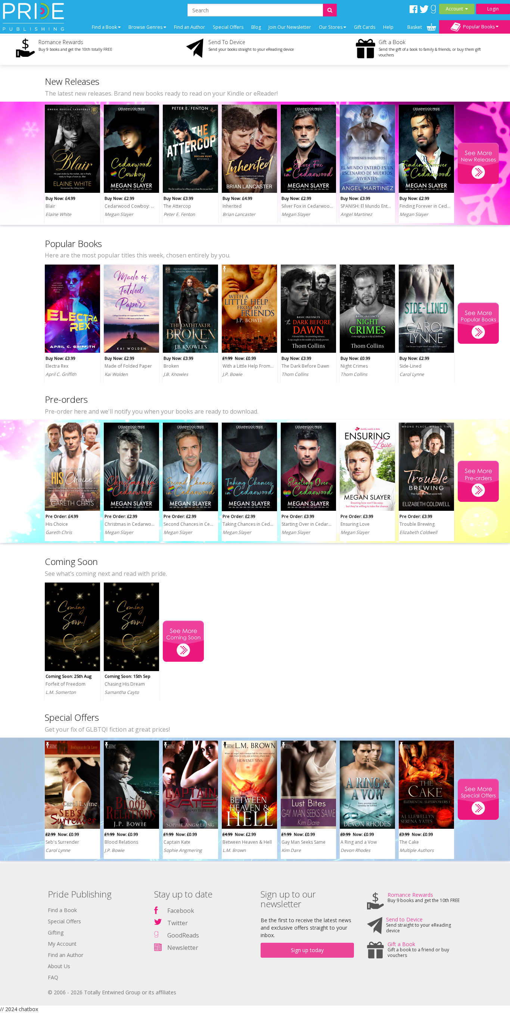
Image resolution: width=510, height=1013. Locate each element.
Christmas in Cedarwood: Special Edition (130, 524)
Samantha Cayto (122, 692)
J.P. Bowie (232, 374)
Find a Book (62, 910)
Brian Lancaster (239, 214)
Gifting (55, 932)
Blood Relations (121, 842)
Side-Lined (410, 366)
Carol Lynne (411, 374)
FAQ (53, 977)
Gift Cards (364, 27)
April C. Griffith (61, 374)
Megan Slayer (119, 214)
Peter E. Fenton (179, 214)
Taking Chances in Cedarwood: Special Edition (248, 524)
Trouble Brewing (417, 524)
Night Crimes (354, 366)
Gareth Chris (59, 532)
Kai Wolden (116, 374)
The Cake (409, 842)
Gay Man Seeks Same (304, 842)
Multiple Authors (416, 850)
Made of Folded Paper (128, 366)
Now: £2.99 (239, 834)
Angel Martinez (356, 214)
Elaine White (58, 214)
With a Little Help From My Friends (248, 366)
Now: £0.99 (239, 358)
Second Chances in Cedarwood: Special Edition (189, 524)
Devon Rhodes (355, 850)
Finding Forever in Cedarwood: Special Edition (425, 206)
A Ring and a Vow (358, 842)
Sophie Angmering (183, 850)
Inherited (232, 206)
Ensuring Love (355, 524)
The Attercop (177, 206)
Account (455, 9)
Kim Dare (291, 850)
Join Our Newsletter (289, 27)
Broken (171, 366)
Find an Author (189, 27)
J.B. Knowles (176, 374)
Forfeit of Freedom (65, 684)
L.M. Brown (234, 850)
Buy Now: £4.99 (60, 198)
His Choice (57, 524)
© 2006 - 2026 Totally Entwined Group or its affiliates (112, 992)
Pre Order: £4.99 (62, 516)
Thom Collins (295, 374)
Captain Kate (177, 842)
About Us (59, 966)
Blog (256, 27)
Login (493, 9)
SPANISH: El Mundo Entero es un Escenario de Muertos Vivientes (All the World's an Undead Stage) (366, 206)
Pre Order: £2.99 (121, 516)
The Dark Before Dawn (305, 366)
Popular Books (478, 26)
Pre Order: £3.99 (298, 516)
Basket (415, 27)
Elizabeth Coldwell (418, 532)
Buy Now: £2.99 (119, 198)
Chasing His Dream (125, 684)
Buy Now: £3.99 (178, 198)
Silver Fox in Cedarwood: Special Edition (307, 206)
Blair (50, 206)
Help (388, 27)
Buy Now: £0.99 (355, 358)
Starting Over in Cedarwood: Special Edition (307, 524)
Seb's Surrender (62, 842)
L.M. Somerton (61, 692)
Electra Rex (57, 366)
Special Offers (228, 27)
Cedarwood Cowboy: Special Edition (130, 206)
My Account (62, 943)
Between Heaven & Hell (247, 842)
